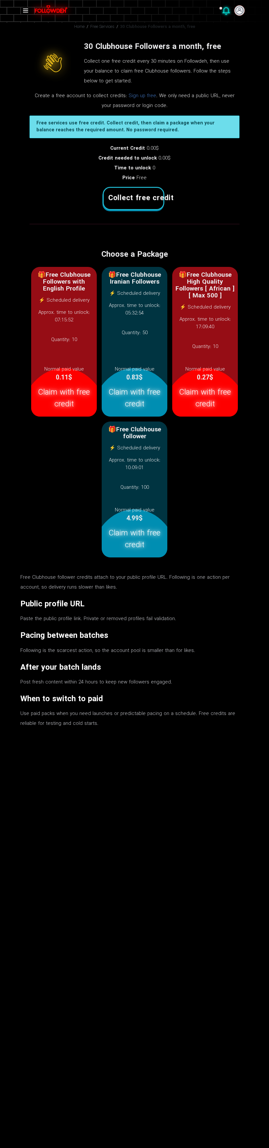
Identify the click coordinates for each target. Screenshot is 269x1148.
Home (79, 26)
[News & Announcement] (226, 12)
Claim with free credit (64, 398)
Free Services (102, 26)
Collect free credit (136, 198)
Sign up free (142, 96)
